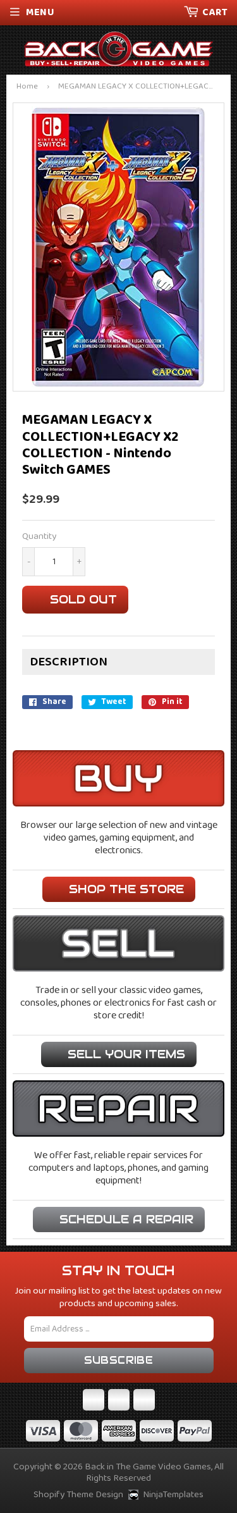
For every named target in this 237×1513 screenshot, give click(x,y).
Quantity (39, 536)
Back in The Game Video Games (148, 1466)
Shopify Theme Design (78, 1494)
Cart (215, 12)
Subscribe (119, 1360)
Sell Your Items (126, 1054)
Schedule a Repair (126, 1219)
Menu (40, 12)
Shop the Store (126, 889)
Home (27, 87)
